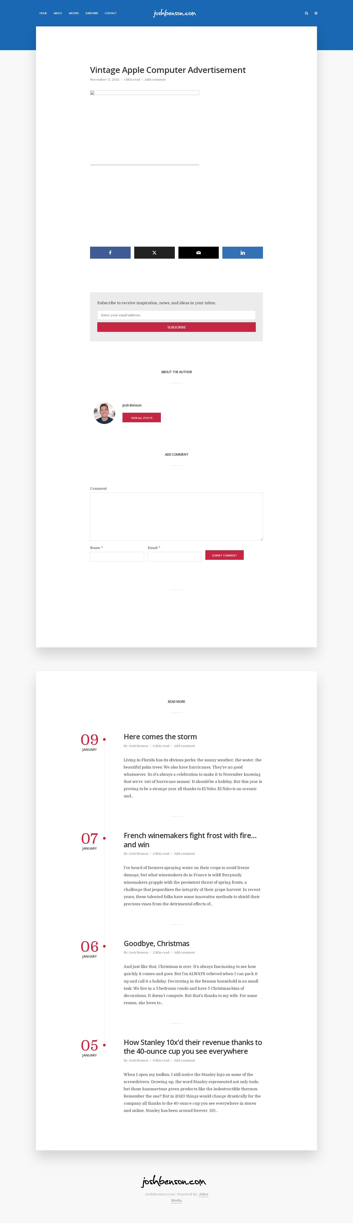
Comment (98, 488)
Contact (110, 13)
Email (154, 547)
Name (96, 547)
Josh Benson (138, 746)
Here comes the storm (160, 736)
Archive (74, 13)
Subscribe (91, 13)
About (58, 13)
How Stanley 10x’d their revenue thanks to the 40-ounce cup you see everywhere (193, 1047)
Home (43, 13)
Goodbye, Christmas (156, 943)
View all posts (141, 418)
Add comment (155, 79)
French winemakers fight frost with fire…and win (190, 840)
